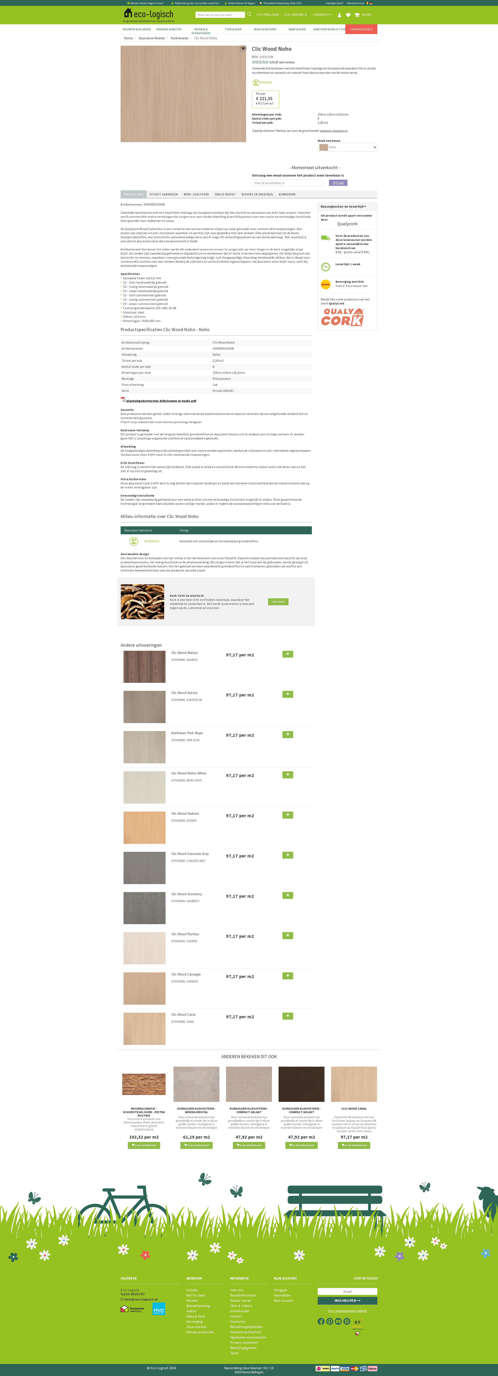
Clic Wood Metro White (188, 773)
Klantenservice (356, 3)
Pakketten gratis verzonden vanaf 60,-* (197, 3)
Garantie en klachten (246, 1332)
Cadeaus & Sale (361, 29)
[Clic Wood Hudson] (145, 827)
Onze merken (196, 1327)
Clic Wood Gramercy (186, 894)
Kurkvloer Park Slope (187, 733)
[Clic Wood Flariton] (145, 948)
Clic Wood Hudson (185, 813)
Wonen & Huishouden (201, 31)
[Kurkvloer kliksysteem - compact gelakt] (249, 1084)
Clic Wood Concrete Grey (190, 853)
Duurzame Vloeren (152, 38)
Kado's (191, 1311)
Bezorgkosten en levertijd (342, 206)
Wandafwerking (198, 1306)
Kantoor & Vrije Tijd (329, 29)
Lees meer (278, 601)
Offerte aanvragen (164, 194)
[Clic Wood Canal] (145, 1028)
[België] (367, 3)
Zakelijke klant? (335, 3)
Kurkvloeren (179, 38)
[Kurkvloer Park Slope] (145, 747)
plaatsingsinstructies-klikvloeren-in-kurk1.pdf (161, 401)
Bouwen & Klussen (137, 29)
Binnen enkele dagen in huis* (147, 3)
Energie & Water (168, 29)
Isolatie (192, 1290)
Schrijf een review (282, 62)
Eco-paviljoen (268, 15)
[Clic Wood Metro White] (145, 787)
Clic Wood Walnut (184, 652)
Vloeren (192, 1300)
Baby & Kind (297, 29)
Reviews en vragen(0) (257, 194)
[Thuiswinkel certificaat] (132, 1309)
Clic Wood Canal (183, 1014)
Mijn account (283, 1300)
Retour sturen (240, 1300)
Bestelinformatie (243, 1295)
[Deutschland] (371, 3)
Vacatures (237, 1321)
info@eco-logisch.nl (141, 1299)
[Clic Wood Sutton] (145, 707)
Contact (236, 1316)
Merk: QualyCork (196, 194)
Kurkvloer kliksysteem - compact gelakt (249, 1110)
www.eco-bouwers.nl (333, 131)
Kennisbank (287, 194)
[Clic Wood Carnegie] (145, 988)
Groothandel (239, 1311)
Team (234, 1353)
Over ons (237, 1290)
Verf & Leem (195, 1295)
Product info (134, 194)
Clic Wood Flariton (185, 934)
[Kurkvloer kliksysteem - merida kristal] (196, 1084)
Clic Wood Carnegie (186, 974)
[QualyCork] (343, 316)
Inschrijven (346, 1300)
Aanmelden (282, 1295)
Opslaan (338, 183)
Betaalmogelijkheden (246, 1327)
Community (322, 15)
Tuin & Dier (233, 29)
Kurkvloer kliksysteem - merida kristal (196, 1110)
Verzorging (194, 1321)
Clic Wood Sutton (184, 692)
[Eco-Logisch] (147, 12)
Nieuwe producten (200, 1332)
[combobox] (348, 147)
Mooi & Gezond (265, 29)
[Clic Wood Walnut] (145, 666)
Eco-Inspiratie (296, 15)
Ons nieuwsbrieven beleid (347, 1311)
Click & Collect (241, 1306)
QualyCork (267, 57)
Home (128, 38)
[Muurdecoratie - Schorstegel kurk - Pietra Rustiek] (144, 1084)
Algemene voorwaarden (248, 1337)
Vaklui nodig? (225, 194)
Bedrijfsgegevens (243, 1348)
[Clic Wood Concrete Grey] (145, 868)
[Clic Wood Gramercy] (145, 908)
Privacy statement (244, 1342)
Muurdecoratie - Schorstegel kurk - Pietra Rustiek (144, 1112)
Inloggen (280, 1290)
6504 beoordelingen (249, 1372)
